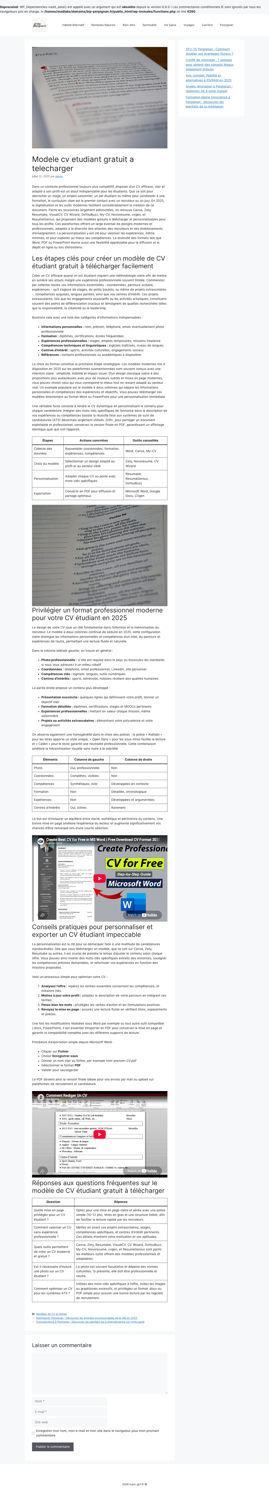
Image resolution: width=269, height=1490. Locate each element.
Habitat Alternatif (73, 25)
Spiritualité (150, 25)
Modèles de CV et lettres (51, 1313)
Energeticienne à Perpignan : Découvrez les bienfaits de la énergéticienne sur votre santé (90, 1321)
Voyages (189, 25)
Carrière (207, 25)
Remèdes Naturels (103, 25)
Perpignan (226, 25)
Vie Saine (170, 25)
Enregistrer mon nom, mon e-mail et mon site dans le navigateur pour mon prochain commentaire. (97, 1433)
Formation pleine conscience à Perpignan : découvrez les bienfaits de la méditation (208, 101)
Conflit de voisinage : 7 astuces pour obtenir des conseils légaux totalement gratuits (209, 64)
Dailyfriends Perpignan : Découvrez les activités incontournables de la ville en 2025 (86, 1317)
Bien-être (129, 25)
